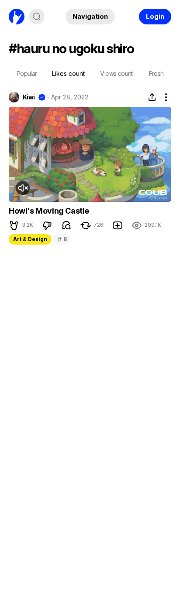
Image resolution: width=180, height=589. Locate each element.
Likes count (68, 73)
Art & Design (30, 239)
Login (155, 16)
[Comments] (66, 225)
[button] (14, 225)
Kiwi (29, 97)
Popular (27, 73)
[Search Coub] (37, 16)
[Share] (152, 97)
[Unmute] (23, 188)
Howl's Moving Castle (49, 210)
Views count (116, 73)
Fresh (156, 73)
